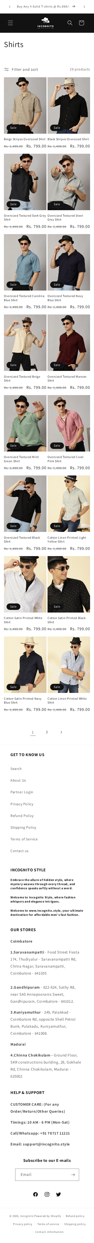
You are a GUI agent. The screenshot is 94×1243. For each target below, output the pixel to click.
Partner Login (21, 792)
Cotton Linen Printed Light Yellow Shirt (67, 540)
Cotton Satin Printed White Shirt (23, 620)
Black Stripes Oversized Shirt (68, 139)
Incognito (26, 1216)
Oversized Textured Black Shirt (22, 540)
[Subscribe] (73, 1175)
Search (16, 768)
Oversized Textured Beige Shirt (22, 379)
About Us (18, 780)
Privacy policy (22, 1224)
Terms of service (48, 1224)
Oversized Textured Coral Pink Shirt (65, 459)
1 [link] (33, 732)
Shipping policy (75, 1224)
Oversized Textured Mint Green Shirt (21, 459)
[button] (10, 23)
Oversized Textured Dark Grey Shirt (25, 218)
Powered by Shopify (47, 1216)
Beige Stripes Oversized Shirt (24, 139)
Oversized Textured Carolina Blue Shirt (24, 298)
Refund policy (75, 1216)
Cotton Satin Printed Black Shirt (67, 620)
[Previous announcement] (9, 6)
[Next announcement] (84, 6)
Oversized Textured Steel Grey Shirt (65, 218)
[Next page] (61, 732)
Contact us (19, 850)
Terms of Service (24, 839)
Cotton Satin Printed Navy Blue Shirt (23, 701)
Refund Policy (22, 815)
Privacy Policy (21, 804)
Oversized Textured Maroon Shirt (67, 379)
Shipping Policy (23, 827)
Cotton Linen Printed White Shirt (67, 701)
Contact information (49, 1232)
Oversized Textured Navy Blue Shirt (65, 298)
